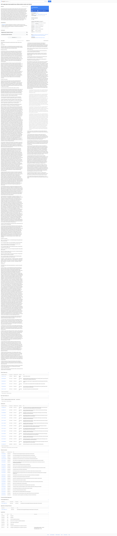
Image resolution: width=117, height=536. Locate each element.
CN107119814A (4, 415)
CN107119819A (4, 420)
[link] (14, 25)
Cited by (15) (46, 34)
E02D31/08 (3, 24)
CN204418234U (4, 476)
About (48, 534)
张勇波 (41, 14)
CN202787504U (4, 483)
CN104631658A (4, 486)
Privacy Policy (65, 534)
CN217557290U (4, 491)
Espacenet (36, 37)
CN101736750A (4, 460)
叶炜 (42, 14)
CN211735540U (4, 488)
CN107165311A (4, 436)
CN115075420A (4, 478)
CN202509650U (4, 381)
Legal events (33, 35)
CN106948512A (4, 407)
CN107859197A (4, 469)
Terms (62, 534)
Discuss (44, 37)
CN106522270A (4, 467)
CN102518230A (4, 378)
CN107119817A (4, 428)
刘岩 (46, 14)
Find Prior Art (40, 10)
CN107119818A (4, 423)
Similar (45, 10)
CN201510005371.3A (4, 503)
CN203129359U (4, 464)
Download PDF (34, 10)
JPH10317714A (4, 376)
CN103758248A (4, 481)
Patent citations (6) (35, 34)
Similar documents (37, 35)
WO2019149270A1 (4, 458)
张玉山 (44, 14)
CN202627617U (4, 383)
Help (69, 534)
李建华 (39, 14)
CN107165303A (4, 433)
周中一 (37, 14)
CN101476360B (4, 455)
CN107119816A (4, 425)
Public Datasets (58, 534)
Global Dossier (40, 37)
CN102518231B (4, 493)
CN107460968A (4, 441)
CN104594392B (4, 453)
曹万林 (35, 14)
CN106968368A (4, 412)
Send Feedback (52, 534)
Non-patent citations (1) (41, 34)
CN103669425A (4, 386)
